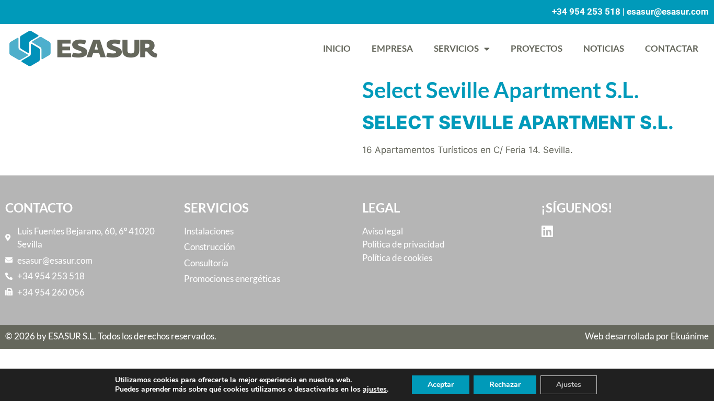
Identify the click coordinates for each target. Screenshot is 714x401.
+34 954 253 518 (586, 11)
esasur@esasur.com (668, 11)
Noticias (603, 48)
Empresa (392, 48)
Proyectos (536, 48)
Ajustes (568, 385)
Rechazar (505, 385)
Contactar (671, 48)
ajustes (375, 389)
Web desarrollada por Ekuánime (647, 336)
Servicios (456, 48)
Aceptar (441, 385)
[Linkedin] (547, 231)
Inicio (337, 48)
